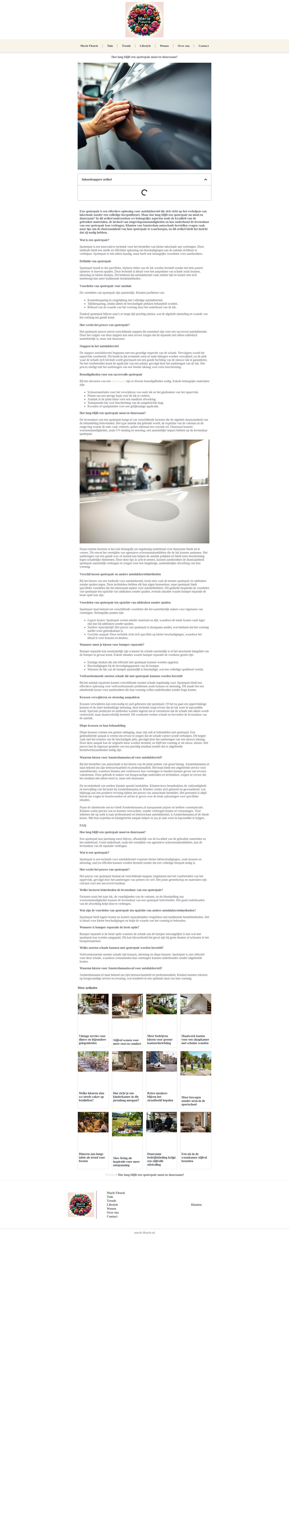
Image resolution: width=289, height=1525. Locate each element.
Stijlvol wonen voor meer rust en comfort (127, 1041)
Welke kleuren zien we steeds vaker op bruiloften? (91, 1097)
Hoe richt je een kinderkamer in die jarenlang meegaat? (126, 1097)
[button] (205, 179)
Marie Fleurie (89, 45)
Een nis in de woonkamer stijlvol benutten (194, 1157)
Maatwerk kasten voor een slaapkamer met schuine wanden (195, 1039)
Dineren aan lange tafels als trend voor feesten (92, 1157)
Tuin (110, 45)
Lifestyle (145, 45)
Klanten (196, 1204)
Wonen (164, 45)
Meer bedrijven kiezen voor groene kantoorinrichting (159, 1039)
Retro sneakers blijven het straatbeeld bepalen (160, 1097)
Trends (126, 45)
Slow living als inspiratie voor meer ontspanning (126, 1161)
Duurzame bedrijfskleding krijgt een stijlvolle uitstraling (161, 1159)
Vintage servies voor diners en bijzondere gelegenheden (92, 1039)
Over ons (184, 45)
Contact (204, 45)
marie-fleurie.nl (144, 1232)
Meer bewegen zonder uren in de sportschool (193, 1101)
